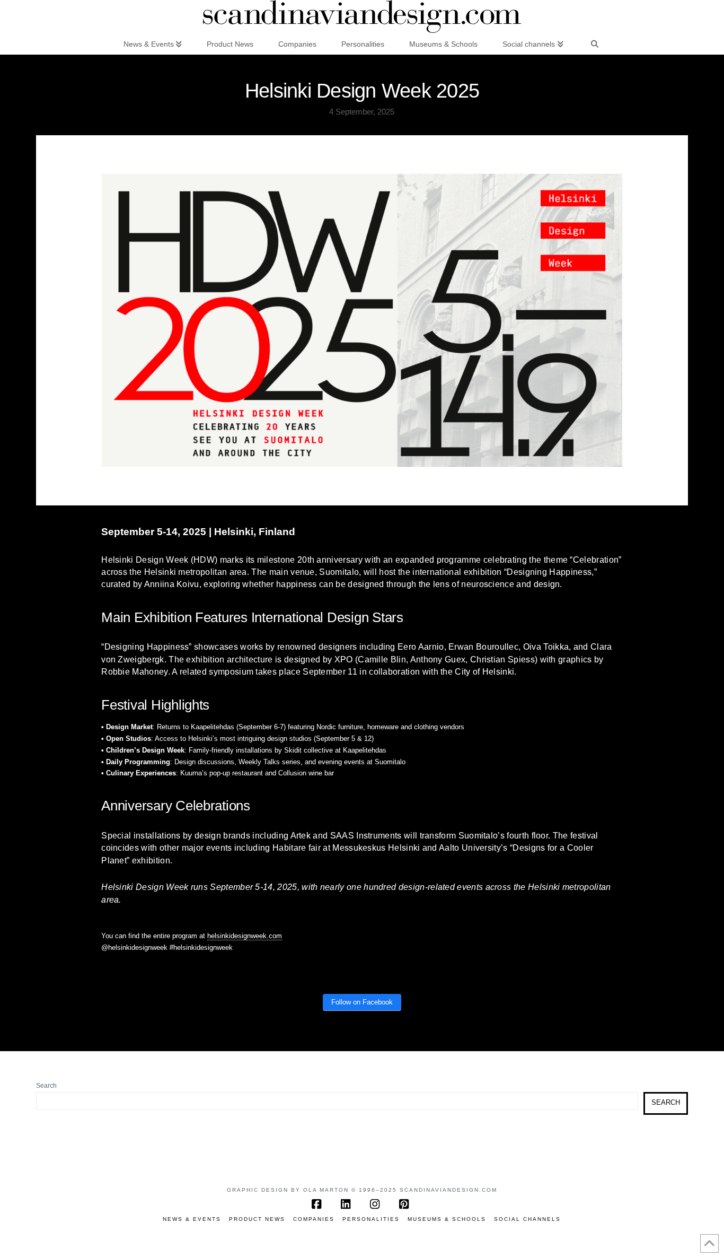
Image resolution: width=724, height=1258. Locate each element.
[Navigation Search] (594, 43)
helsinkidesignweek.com (244, 936)
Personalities (371, 1219)
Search (46, 1085)
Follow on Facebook (362, 1002)
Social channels (527, 1219)
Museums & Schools (447, 1219)
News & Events (192, 1219)
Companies (313, 1219)
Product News (257, 1219)
